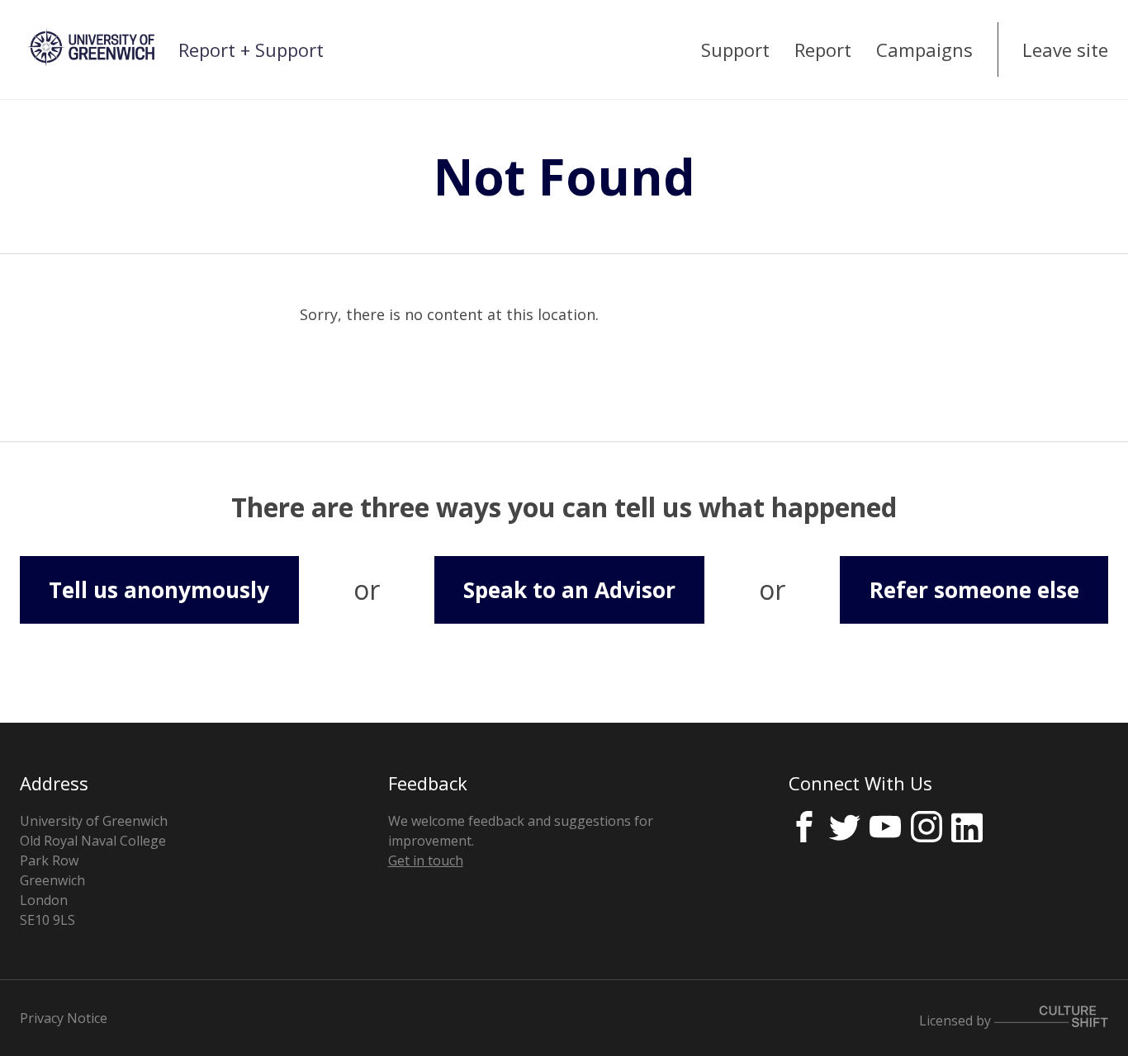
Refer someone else (974, 590)
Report (822, 49)
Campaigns (924, 49)
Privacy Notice (63, 1018)
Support (735, 49)
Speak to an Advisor (569, 590)
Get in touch (425, 860)
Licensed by (956, 1020)
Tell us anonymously (159, 590)
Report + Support (251, 49)
